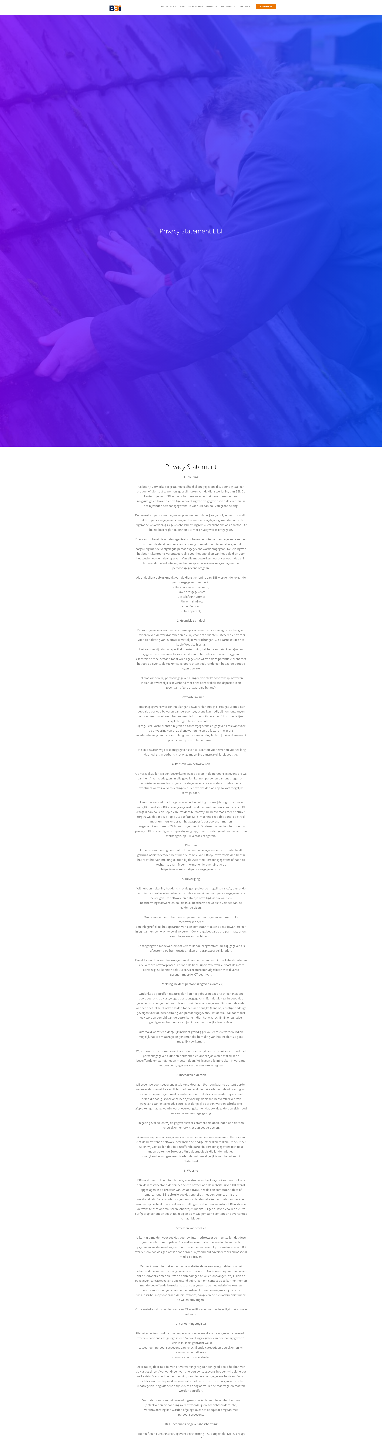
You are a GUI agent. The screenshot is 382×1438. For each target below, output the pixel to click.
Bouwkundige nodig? (173, 6)
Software (211, 6)
